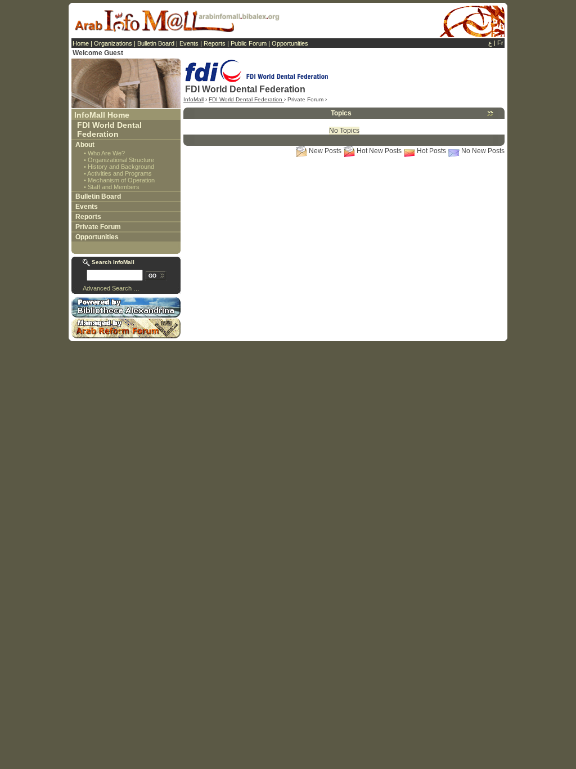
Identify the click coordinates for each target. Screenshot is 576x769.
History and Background (121, 166)
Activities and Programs (119, 173)
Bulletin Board (155, 43)
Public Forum (249, 43)
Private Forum (98, 227)
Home (81, 43)
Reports (215, 43)
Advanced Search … (111, 288)
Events (189, 43)
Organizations (113, 43)
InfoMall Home (101, 114)
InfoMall (193, 99)
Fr (500, 42)
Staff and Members (114, 187)
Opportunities (290, 43)
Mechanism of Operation (121, 180)
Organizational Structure (121, 160)
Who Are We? (106, 153)
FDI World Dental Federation (109, 129)
